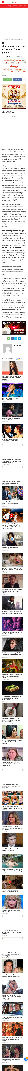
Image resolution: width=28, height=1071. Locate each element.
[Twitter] (15, 338)
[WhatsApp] (8, 338)
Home (3, 39)
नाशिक (6, 39)
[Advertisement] (14, 22)
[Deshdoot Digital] (3, 56)
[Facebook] (12, 338)
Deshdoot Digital (9, 56)
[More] (24, 79)
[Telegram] (19, 338)
